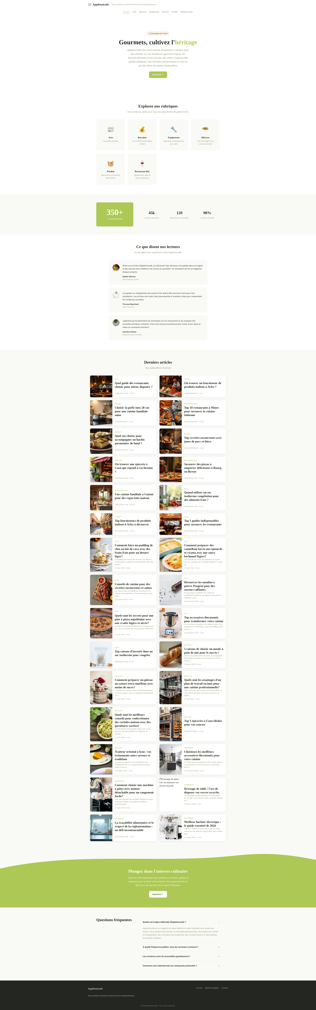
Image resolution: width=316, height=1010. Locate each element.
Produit (175, 12)
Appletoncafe (98, 4)
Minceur (165, 12)
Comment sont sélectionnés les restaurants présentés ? (170, 965)
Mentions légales (212, 988)
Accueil (126, 12)
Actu (134, 12)
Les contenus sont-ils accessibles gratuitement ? (166, 956)
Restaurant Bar (187, 12)
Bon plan (142, 12)
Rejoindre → (158, 894)
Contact (225, 988)
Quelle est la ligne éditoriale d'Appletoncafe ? (164, 922)
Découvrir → (158, 74)
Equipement (154, 12)
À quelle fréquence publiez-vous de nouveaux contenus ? (170, 947)
